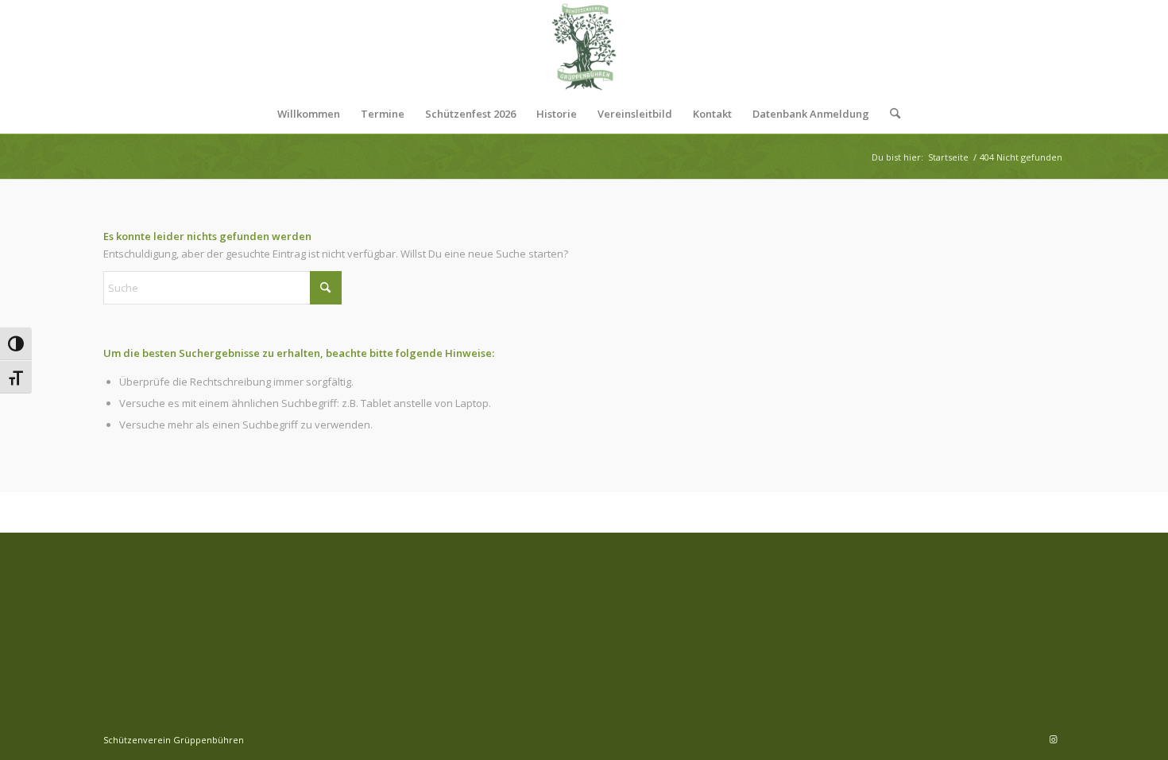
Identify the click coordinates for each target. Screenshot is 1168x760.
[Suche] (890, 114)
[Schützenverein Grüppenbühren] (584, 47)
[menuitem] (308, 114)
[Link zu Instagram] (1053, 739)
